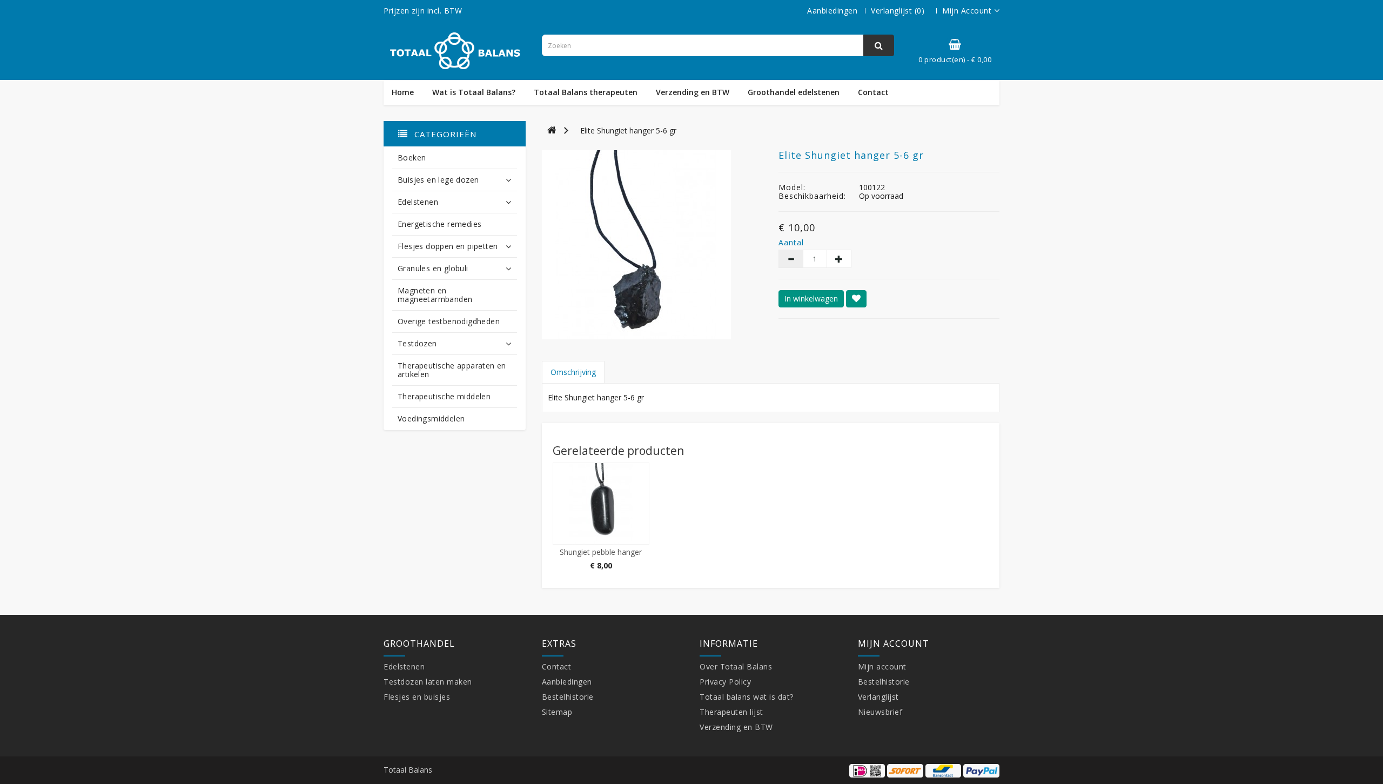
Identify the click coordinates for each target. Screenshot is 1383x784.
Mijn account (882, 666)
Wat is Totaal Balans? (473, 92)
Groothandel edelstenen (794, 92)
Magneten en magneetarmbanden (435, 294)
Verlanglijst (878, 697)
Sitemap (557, 712)
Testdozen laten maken (428, 681)
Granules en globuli (433, 268)
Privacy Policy (725, 681)
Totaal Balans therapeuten (585, 92)
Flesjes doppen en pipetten (448, 246)
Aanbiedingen (832, 10)
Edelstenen (418, 202)
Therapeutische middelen (444, 396)
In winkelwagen (811, 298)
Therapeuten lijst (731, 712)
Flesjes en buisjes (417, 697)
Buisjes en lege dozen (438, 180)
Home (403, 92)
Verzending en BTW (692, 92)
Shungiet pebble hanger (601, 552)
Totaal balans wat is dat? (747, 697)
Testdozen (417, 343)
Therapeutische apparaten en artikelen (452, 369)
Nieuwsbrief (880, 712)
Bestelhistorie (568, 697)
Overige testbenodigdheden (449, 321)
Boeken (412, 157)
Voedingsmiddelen (431, 418)
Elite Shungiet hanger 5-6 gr (628, 130)
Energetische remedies (439, 224)
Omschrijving (573, 372)
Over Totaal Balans (736, 666)
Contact (873, 92)
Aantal (790, 242)
